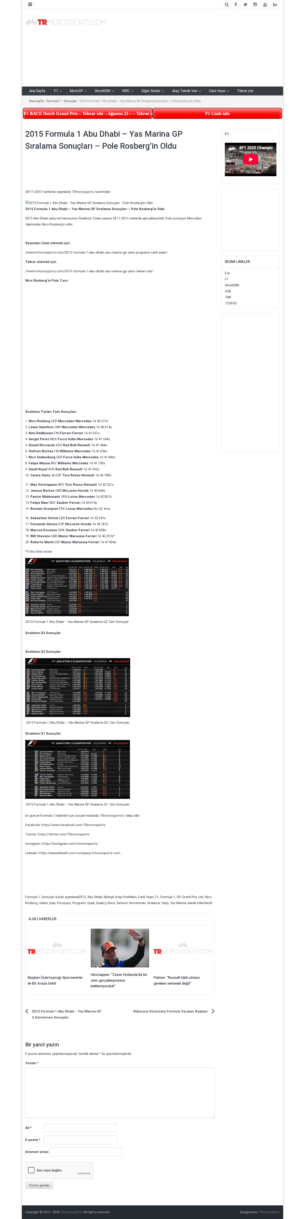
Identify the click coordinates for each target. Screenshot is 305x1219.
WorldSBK (103, 91)
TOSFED (231, 303)
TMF (228, 297)
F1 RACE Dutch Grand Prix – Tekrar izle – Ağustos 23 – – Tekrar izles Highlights (88, 113)
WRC (126, 91)
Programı (79, 903)
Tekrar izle (245, 91)
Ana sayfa (36, 101)
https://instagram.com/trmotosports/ (70, 844)
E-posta (32, 1140)
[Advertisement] (196, 47)
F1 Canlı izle (217, 113)
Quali (90, 903)
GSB (228, 291)
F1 (56, 91)
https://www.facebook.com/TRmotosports (73, 825)
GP (178, 897)
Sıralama (153, 903)
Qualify (101, 903)
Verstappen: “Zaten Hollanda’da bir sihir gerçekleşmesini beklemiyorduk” (119, 980)
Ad (28, 1128)
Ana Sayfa (37, 91)
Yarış (165, 903)
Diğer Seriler (151, 91)
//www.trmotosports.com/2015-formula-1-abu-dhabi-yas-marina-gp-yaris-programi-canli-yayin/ (96, 252)
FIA (227, 273)
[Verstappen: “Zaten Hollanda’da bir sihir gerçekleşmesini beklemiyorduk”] (120, 948)
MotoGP (76, 91)
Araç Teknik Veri (184, 91)
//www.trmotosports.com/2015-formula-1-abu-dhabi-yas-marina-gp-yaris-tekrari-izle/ (89, 271)
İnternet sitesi (36, 1152)
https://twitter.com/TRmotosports (64, 834)
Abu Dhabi (95, 897)
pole (52, 903)
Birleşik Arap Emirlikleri (120, 897)
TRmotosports (83, 192)
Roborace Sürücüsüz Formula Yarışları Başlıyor (170, 1011)
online (43, 903)
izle (200, 897)
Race (111, 903)
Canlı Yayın (217, 91)
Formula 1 (54, 101)
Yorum (31, 1063)
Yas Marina (178, 903)
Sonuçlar (70, 101)
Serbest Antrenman (131, 903)
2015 (82, 897)
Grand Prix (189, 897)
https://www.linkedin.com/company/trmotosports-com (79, 853)
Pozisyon (64, 903)
